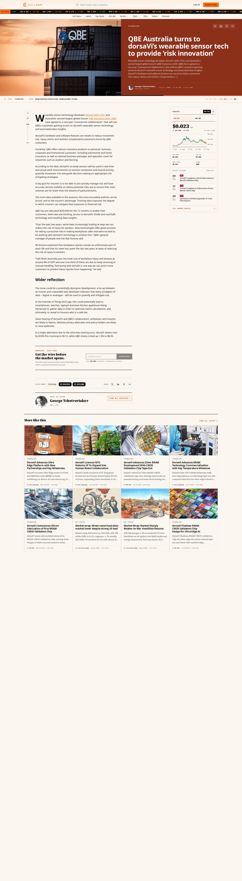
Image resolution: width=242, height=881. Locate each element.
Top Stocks (99, 16)
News (10, 99)
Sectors (123, 16)
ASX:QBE (80, 384)
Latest (88, 16)
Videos (155, 16)
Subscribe (124, 356)
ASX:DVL (66, 384)
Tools (135, 16)
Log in (197, 5)
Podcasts (166, 16)
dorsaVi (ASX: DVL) (95, 114)
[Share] (27, 113)
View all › (211, 170)
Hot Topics (77, 16)
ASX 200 (112, 16)
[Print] (27, 118)
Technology (52, 384)
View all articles (119, 398)
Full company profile (182, 208)
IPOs (145, 16)
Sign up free (211, 5)
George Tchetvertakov (145, 86)
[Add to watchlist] (213, 111)
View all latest (207, 421)
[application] (194, 142)
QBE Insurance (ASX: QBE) (102, 118)
